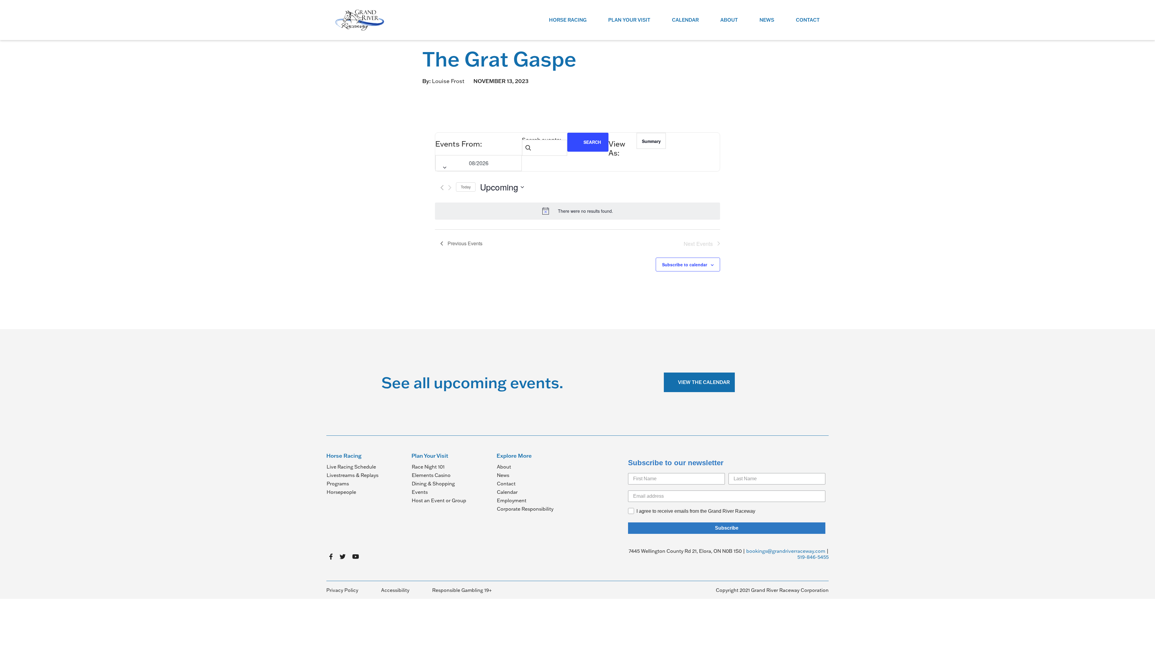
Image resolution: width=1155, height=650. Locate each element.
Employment (511, 500)
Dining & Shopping (433, 484)
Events (420, 492)
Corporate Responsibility (525, 509)
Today (466, 186)
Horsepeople (341, 492)
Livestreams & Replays (352, 475)
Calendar (685, 20)
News (766, 20)
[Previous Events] (442, 187)
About (729, 20)
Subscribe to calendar (684, 265)
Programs (338, 484)
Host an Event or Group (439, 500)
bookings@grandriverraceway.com (785, 551)
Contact (808, 20)
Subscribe (726, 528)
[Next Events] (449, 187)
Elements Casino (431, 475)
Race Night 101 (428, 467)
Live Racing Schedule (351, 467)
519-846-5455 (813, 557)
